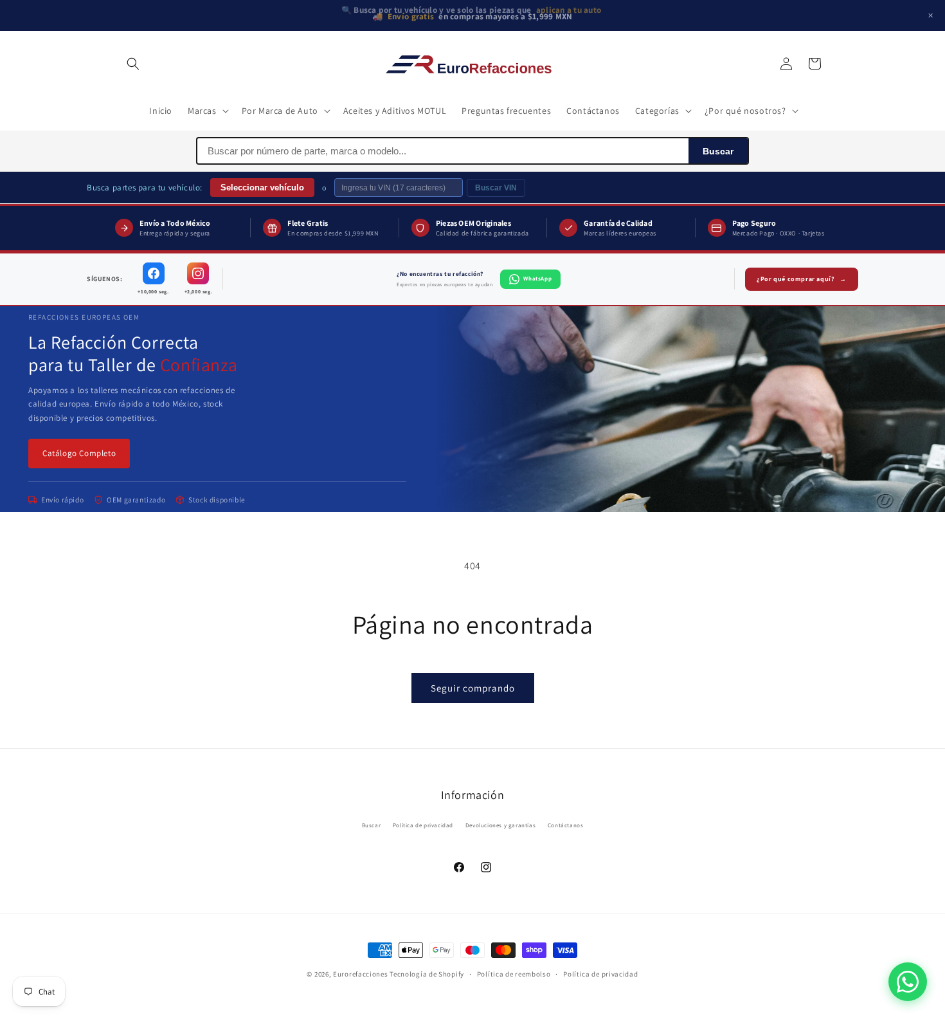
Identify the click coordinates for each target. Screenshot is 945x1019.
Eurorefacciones (360, 973)
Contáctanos (566, 826)
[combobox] (442, 150)
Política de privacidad (423, 826)
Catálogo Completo (79, 453)
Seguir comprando (473, 688)
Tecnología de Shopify (427, 973)
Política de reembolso (514, 973)
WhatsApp (537, 278)
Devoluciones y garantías (500, 826)
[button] (133, 64)
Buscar (718, 151)
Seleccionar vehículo (262, 187)
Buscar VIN (496, 187)
